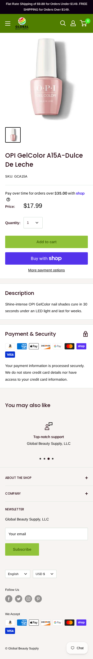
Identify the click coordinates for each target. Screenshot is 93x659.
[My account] (73, 23)
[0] (83, 23)
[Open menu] (7, 23)
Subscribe (22, 549)
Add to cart (46, 242)
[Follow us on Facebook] (8, 598)
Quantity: (12, 223)
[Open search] (63, 23)
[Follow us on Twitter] (18, 598)
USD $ (40, 574)
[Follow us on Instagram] (28, 598)
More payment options (46, 270)
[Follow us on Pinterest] (38, 598)
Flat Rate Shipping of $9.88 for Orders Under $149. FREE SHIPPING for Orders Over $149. (46, 6)
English (13, 574)
